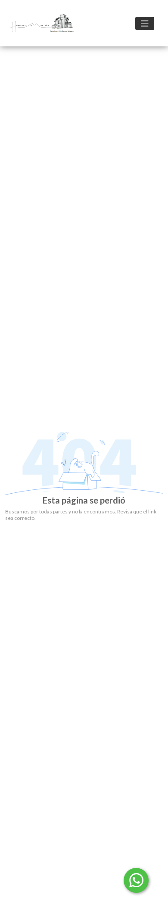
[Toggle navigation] (144, 23)
